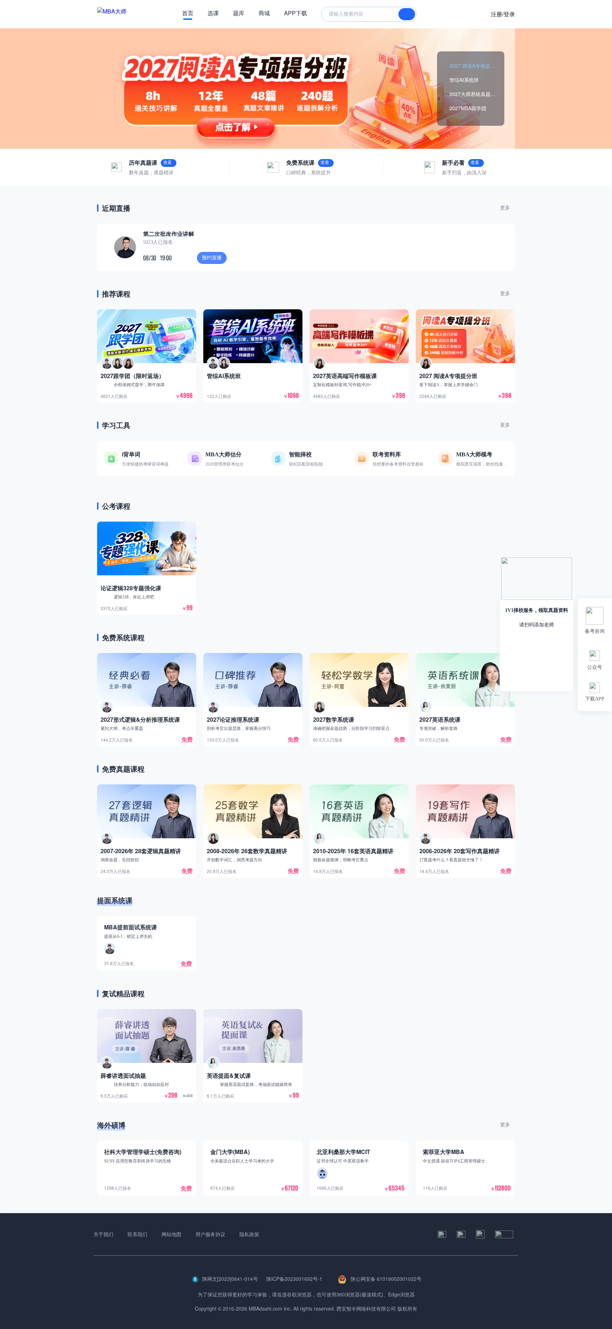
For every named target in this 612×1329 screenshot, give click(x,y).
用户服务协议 (210, 1234)
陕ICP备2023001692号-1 (294, 1278)
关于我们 (103, 1234)
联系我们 (137, 1234)
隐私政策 (249, 1234)
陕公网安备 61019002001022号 (385, 1278)
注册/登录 (503, 14)
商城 (264, 13)
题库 (238, 13)
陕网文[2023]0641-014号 (230, 1278)
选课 (213, 13)
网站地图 (171, 1234)
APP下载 (295, 13)
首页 (187, 13)
